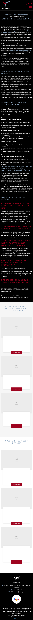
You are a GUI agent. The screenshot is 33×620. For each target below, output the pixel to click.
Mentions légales (16, 613)
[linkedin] (31, 4)
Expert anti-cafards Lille (25, 611)
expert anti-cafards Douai (16, 377)
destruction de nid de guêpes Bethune (16, 511)
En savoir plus (16, 352)
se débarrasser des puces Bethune (16, 472)
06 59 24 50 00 (17, 589)
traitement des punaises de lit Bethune (16, 549)
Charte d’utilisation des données (16, 615)
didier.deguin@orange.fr (17, 592)
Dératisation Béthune (14, 608)
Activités (5, 608)
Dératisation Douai (10, 610)
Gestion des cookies (16, 617)
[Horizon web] (15, 618)
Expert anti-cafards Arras (22, 610)
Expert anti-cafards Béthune (10, 611)
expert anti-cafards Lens (16, 414)
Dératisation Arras (26, 608)
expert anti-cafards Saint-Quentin (16, 340)
